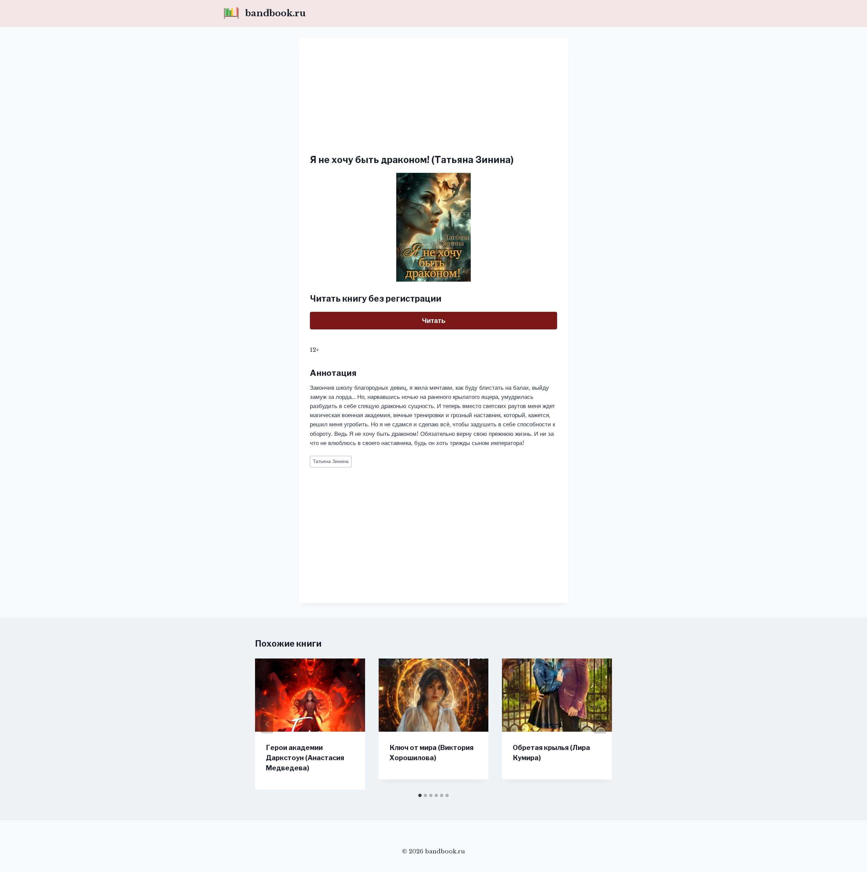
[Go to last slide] (267, 724)
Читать (433, 321)
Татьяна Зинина (330, 461)
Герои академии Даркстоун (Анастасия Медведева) (305, 758)
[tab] (420, 795)
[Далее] (600, 724)
